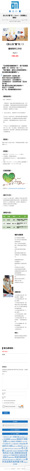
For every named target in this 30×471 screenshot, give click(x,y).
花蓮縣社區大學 (6, 455)
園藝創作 (20, 439)
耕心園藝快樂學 (8, 451)
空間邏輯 (15, 448)
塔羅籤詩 (19, 441)
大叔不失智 (24, 441)
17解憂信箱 (15, 437)
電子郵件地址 (4, 394)
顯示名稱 (4, 390)
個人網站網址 (4, 397)
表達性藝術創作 (20, 457)
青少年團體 (23, 459)
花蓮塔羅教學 (20, 451)
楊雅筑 (14, 446)
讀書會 (11, 459)
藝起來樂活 (11, 457)
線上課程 (14, 21)
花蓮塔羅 (15, 451)
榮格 (16, 446)
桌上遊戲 (9, 446)
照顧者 (6, 448)
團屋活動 (8, 441)
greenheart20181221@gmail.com (17, 188)
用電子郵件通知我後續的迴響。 (10, 400)
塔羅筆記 (13, 441)
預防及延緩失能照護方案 (15, 460)
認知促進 (4, 459)
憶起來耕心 (16, 444)
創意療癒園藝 (13, 439)
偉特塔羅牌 (22, 437)
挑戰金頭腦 (22, 444)
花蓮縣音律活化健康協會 (18, 455)
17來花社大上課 (6, 437)
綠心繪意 (19, 448)
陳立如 (18, 460)
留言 (3, 374)
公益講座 (7, 439)
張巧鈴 (12, 443)
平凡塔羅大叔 (6, 444)
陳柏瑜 (15, 459)
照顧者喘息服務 (10, 448)
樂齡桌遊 (20, 446)
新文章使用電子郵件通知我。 (9, 403)
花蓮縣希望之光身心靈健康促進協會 (15, 452)
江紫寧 (24, 446)
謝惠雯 (19, 21)
